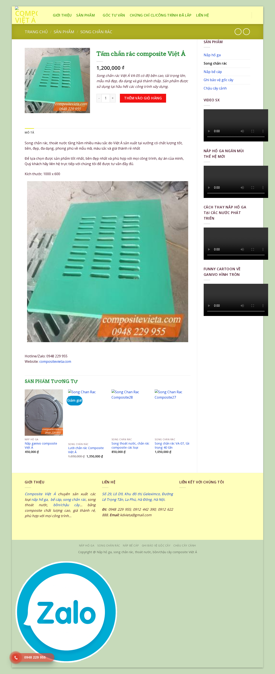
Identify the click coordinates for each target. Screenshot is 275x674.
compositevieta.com (55, 361)
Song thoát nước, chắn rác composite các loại (130, 445)
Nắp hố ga (212, 55)
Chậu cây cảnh (215, 88)
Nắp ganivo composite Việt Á (41, 445)
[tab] (29, 132)
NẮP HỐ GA (87, 545)
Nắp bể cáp (213, 71)
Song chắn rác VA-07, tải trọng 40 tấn (172, 445)
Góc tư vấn (114, 15)
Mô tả (29, 132)
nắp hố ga (39, 499)
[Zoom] (30, 108)
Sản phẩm (85, 15)
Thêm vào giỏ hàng (143, 98)
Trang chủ (36, 31)
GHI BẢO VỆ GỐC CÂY (156, 545)
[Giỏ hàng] (258, 15)
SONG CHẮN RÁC (108, 545)
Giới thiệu (62, 15)
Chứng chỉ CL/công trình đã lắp (161, 15)
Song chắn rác (96, 31)
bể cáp (55, 499)
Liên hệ (202, 15)
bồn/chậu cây (66, 504)
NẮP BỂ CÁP (131, 545)
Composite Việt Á (40, 494)
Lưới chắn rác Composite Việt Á (86, 450)
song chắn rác (74, 499)
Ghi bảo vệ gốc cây (218, 79)
